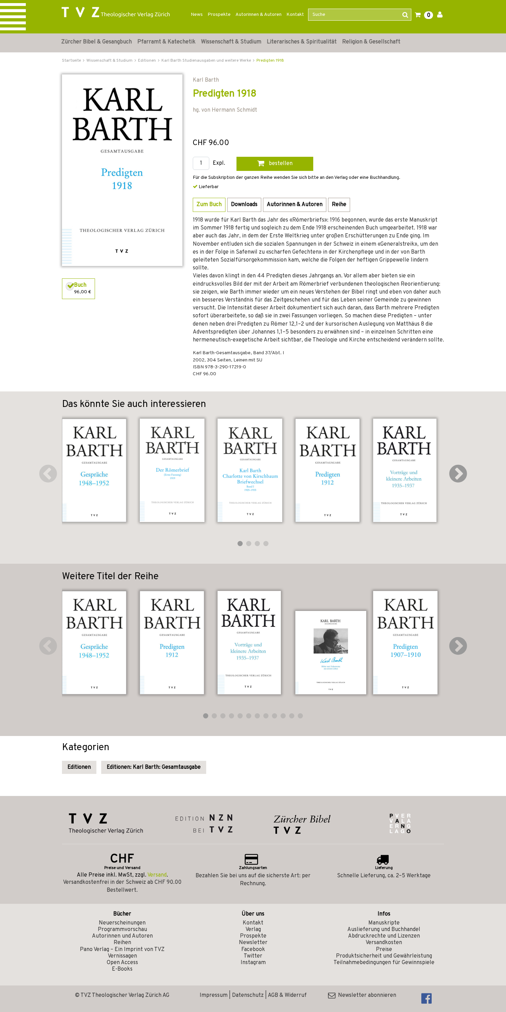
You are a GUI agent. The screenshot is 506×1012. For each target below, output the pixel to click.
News (197, 15)
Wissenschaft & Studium (231, 42)
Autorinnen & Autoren (258, 15)
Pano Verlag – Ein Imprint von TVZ (122, 949)
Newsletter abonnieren (365, 995)
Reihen (122, 942)
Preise (384, 949)
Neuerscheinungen (122, 923)
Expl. (219, 163)
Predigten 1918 (270, 60)
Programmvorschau (122, 929)
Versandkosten (384, 942)
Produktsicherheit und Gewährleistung (384, 956)
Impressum (214, 995)
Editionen (79, 767)
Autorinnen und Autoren (122, 936)
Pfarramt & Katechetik (166, 42)
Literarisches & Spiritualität (302, 42)
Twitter (253, 956)
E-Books (122, 969)
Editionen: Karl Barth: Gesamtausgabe (154, 767)
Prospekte (219, 15)
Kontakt (295, 15)
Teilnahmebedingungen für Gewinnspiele (384, 962)
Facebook (253, 949)
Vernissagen (122, 956)
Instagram (253, 962)
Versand (157, 875)
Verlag (253, 929)
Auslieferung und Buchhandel (383, 929)
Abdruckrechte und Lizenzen (384, 936)
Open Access (122, 962)
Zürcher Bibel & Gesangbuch (96, 42)
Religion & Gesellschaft (371, 42)
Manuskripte (384, 923)
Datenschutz (248, 995)
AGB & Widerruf (287, 995)
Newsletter (253, 942)
